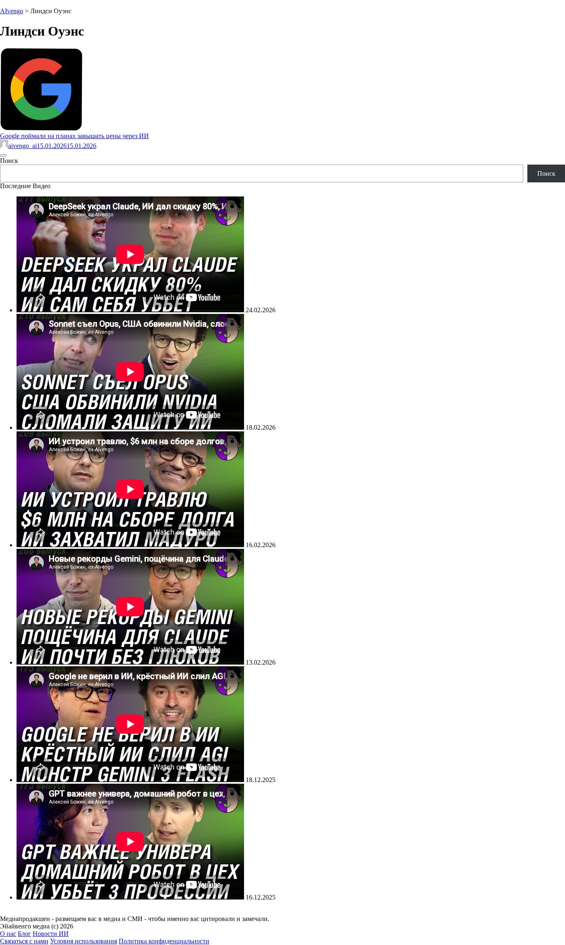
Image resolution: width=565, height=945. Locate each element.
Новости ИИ (51, 933)
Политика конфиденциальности (164, 941)
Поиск (9, 160)
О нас (8, 933)
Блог (24, 933)
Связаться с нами (24, 941)
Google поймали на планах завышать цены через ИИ (74, 135)
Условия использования (83, 941)
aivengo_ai (22, 145)
